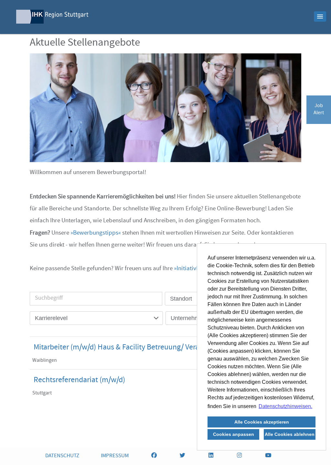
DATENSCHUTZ (62, 456)
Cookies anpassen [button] (233, 434)
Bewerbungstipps (95, 233)
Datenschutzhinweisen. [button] (285, 406)
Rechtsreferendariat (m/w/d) (79, 380)
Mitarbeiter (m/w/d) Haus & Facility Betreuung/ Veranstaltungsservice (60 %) (155, 348)
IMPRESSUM (115, 456)
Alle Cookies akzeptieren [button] (261, 422)
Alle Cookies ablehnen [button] (290, 434)
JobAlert (319, 109)
